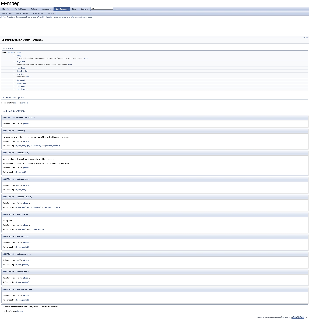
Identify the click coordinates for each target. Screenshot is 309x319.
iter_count (21, 80)
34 (17, 124)
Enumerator (69, 17)
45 (17, 168)
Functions (34, 17)
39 (17, 141)
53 (17, 243)
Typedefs (49, 17)
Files (28, 17)
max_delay (21, 68)
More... (86, 58)
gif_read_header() (34, 146)
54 (17, 260)
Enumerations (59, 17)
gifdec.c (24, 103)
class (19, 53)
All (1, 17)
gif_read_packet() (52, 146)
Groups (84, 17)
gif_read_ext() (20, 146)
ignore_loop (21, 83)
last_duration (22, 89)
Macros (78, 17)
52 (17, 225)
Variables (42, 17)
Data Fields (305, 37)
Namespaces (21, 17)
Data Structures (9, 17)
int (14, 56)
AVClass (10, 53)
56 (17, 278)
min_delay (21, 62)
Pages (89, 17)
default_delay (22, 71)
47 (17, 203)
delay (19, 56)
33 (15, 103)
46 (17, 185)
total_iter (20, 74)
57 (17, 296)
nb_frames (21, 86)
